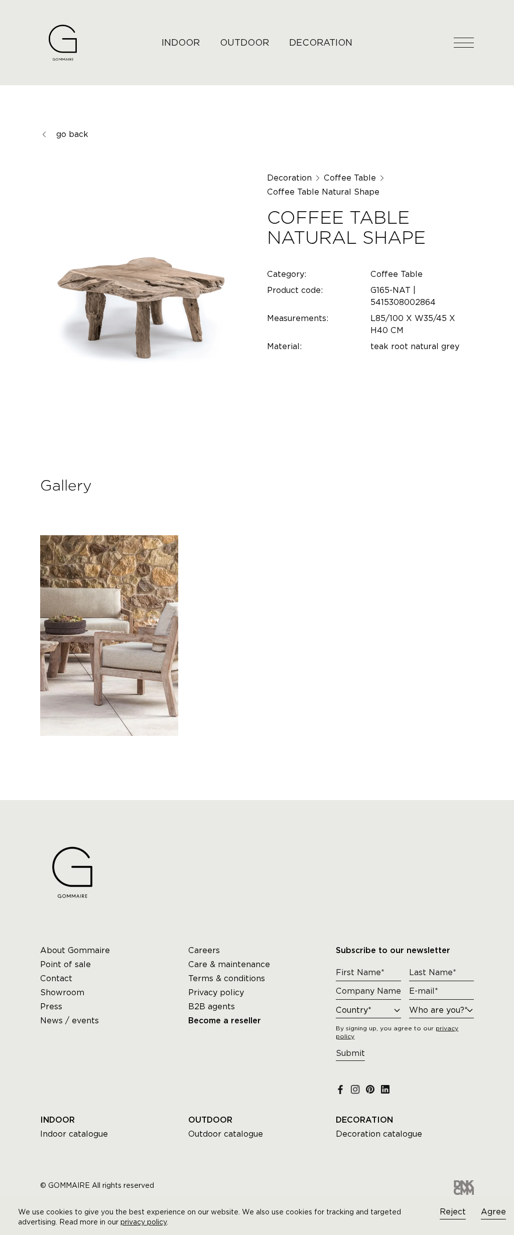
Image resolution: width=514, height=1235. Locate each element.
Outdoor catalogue (225, 1134)
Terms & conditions (226, 978)
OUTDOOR (244, 42)
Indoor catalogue (74, 1134)
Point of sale (65, 964)
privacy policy (143, 1222)
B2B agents (211, 1006)
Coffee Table (350, 178)
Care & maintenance (229, 964)
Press (51, 1006)
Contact (56, 978)
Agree (493, 1211)
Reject (453, 1211)
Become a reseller (224, 1021)
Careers (204, 950)
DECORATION (320, 42)
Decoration (289, 178)
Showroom (62, 992)
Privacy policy (216, 992)
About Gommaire (75, 950)
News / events (69, 1020)
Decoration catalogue (379, 1134)
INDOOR (181, 42)
